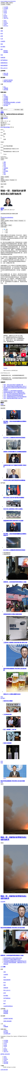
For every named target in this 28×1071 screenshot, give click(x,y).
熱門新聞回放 (4, 60)
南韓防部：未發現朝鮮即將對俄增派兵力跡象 (12, 955)
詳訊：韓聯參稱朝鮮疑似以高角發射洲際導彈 (14, 396)
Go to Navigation (12, 1)
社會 (2, 38)
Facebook (5, 23)
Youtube (5, 368)
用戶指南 (5, 105)
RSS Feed (5, 25)
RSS (4, 86)
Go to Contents (4, 1)
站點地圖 (5, 89)
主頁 (2, 966)
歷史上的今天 (4, 68)
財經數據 (5, 74)
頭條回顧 (3, 57)
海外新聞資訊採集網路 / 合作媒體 (11, 102)
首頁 (4, 94)
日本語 (5, 1046)
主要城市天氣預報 (8, 80)
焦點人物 (5, 73)
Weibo (4, 20)
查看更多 (5, 118)
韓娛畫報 (5, 52)
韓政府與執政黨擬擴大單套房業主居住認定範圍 (13, 781)
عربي (4, 1047)
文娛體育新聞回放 (8, 1006)
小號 (6, 229)
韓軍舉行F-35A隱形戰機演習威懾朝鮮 (13, 390)
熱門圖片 (3, 698)
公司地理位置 (6, 103)
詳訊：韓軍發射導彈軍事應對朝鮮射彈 (13, 395)
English (5, 1044)
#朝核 (2, 111)
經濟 (2, 36)
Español (5, 1049)
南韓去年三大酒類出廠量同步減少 (12, 959)
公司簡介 (5, 96)
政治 (2, 33)
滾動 (2, 30)
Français (5, 1050)
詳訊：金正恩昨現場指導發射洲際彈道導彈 (14, 393)
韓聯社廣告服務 (7, 81)
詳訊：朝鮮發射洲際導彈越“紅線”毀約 (13, 398)
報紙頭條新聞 (4, 65)
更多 (2, 696)
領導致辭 (5, 99)
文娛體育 (3, 41)
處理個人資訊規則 (5, 1054)
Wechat (5, 21)
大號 (6, 232)
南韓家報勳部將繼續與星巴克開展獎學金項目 (14, 961)
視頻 (2, 55)
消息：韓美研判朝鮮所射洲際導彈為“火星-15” (15, 386)
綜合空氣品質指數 (5, 127)
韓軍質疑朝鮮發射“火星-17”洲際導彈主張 (13, 392)
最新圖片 (5, 50)
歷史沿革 (5, 100)
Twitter (5, 24)
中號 (6, 231)
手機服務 (5, 88)
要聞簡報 (5, 1013)
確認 (2, 186)
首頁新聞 (3, 901)
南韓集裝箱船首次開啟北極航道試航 (12, 958)
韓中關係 (3, 46)
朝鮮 (2, 44)
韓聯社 (2, 112)
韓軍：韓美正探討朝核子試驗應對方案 (13, 384)
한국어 (5, 1043)
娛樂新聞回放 (4, 62)
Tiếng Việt (5, 1051)
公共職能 (5, 97)
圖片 (2, 49)
